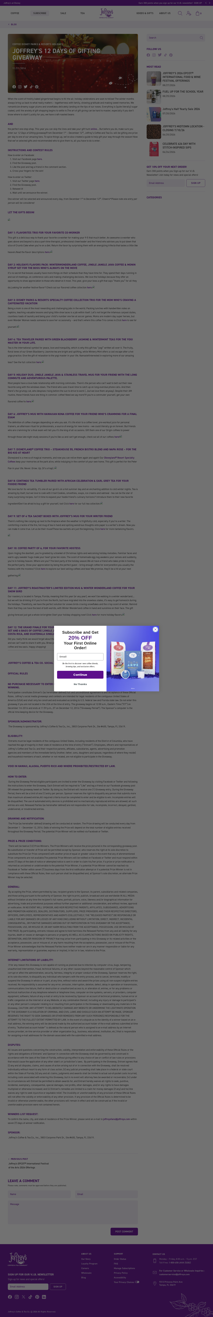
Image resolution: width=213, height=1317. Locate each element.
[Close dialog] (155, 629)
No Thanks (80, 684)
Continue (80, 675)
